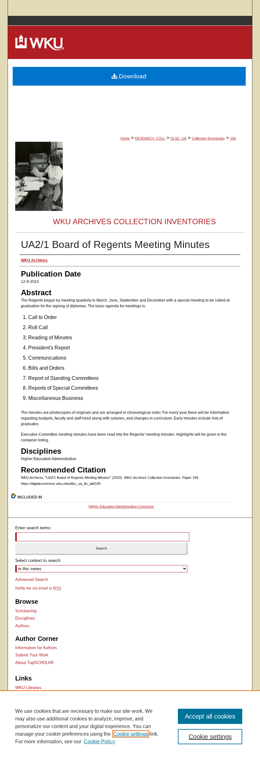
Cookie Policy (99, 741)
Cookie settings (130, 734)
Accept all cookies (210, 716)
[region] (130, 726)
